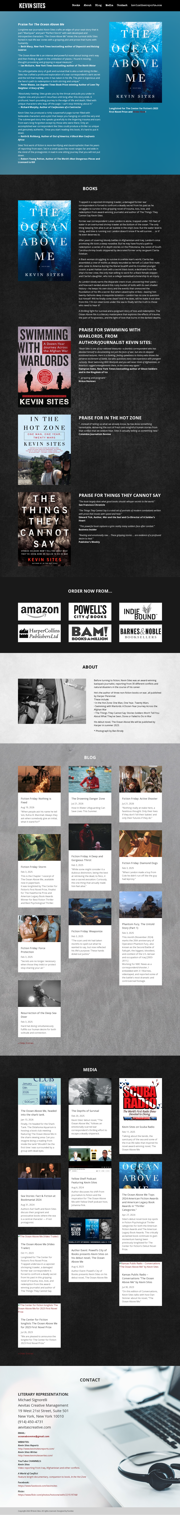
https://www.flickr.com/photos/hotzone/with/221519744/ (48, 1494)
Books (76, 6)
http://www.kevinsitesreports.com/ (36, 1448)
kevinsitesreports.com (146, 6)
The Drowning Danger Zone (88, 798)
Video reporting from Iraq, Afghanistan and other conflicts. (49, 1467)
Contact (122, 6)
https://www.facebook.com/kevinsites (37, 1485)
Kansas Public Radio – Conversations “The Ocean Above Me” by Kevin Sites (138, 1278)
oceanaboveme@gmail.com (33, 1436)
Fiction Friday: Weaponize (87, 931)
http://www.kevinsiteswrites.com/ (35, 1455)
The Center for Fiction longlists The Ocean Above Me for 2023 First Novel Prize (39, 1323)
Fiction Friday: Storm (33, 866)
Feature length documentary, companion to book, (44, 1476)
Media (109, 6)
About (87, 6)
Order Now (139, 111)
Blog (98, 6)
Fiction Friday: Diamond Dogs (140, 863)
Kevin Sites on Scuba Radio (138, 1126)
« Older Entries (25, 1043)
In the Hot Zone (78, 1476)
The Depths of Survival (85, 1110)
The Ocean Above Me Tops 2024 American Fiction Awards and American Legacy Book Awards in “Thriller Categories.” (140, 1202)
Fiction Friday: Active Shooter (140, 798)
